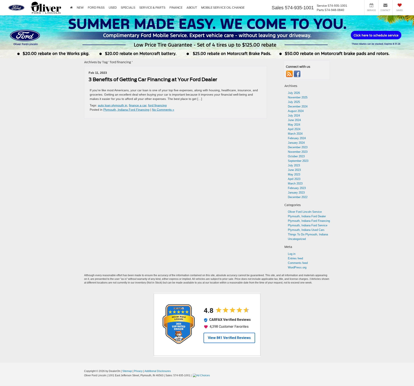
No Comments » (163, 109)
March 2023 (295, 183)
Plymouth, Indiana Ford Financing (126, 109)
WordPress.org (297, 267)
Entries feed (295, 258)
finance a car (137, 105)
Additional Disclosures (157, 371)
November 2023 (297, 151)
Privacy (138, 371)
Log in (291, 253)
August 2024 (296, 111)
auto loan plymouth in (112, 105)
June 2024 (294, 120)
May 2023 (294, 174)
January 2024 (296, 142)
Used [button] (113, 7)
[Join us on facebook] (297, 74)
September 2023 (298, 160)
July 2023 (294, 165)
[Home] (71, 7)
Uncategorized (297, 239)
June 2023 (294, 170)
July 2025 (294, 102)
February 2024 (297, 138)
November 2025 (297, 97)
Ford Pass (96, 7)
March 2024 (295, 133)
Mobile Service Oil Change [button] (223, 7)
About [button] (192, 7)
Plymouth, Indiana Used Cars (306, 230)
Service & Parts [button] (152, 7)
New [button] (80, 7)
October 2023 (296, 156)
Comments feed (298, 263)
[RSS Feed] (289, 74)
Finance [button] (175, 7)
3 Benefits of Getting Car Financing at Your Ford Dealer (153, 79)
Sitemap (127, 371)
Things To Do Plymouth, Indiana (308, 234)
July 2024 (294, 115)
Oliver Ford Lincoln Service (305, 211)
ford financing (157, 105)
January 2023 (296, 192)
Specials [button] (128, 7)
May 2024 (294, 124)
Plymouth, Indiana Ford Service (307, 225)
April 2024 (294, 129)
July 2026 (294, 93)
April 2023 (294, 179)
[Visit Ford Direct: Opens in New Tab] (202, 375)
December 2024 (297, 106)
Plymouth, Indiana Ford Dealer (307, 216)
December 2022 (297, 197)
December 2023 (297, 147)
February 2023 (297, 188)
